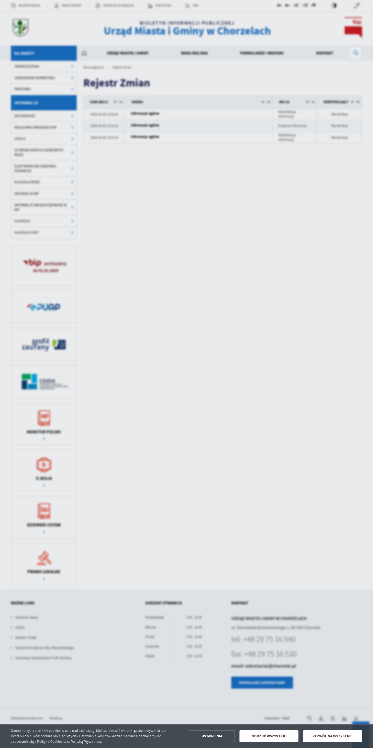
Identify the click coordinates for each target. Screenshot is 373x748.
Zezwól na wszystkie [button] (333, 736)
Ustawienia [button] (212, 736)
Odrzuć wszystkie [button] (268, 736)
